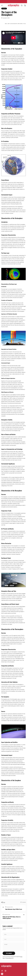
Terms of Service (9, 958)
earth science (4, 8)
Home (6, 23)
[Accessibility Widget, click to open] (2, 973)
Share (4, 902)
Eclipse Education (13, 23)
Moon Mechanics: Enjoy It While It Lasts (13, 909)
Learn (8, 23)
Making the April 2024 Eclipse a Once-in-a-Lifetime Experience (12, 917)
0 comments (24, 902)
